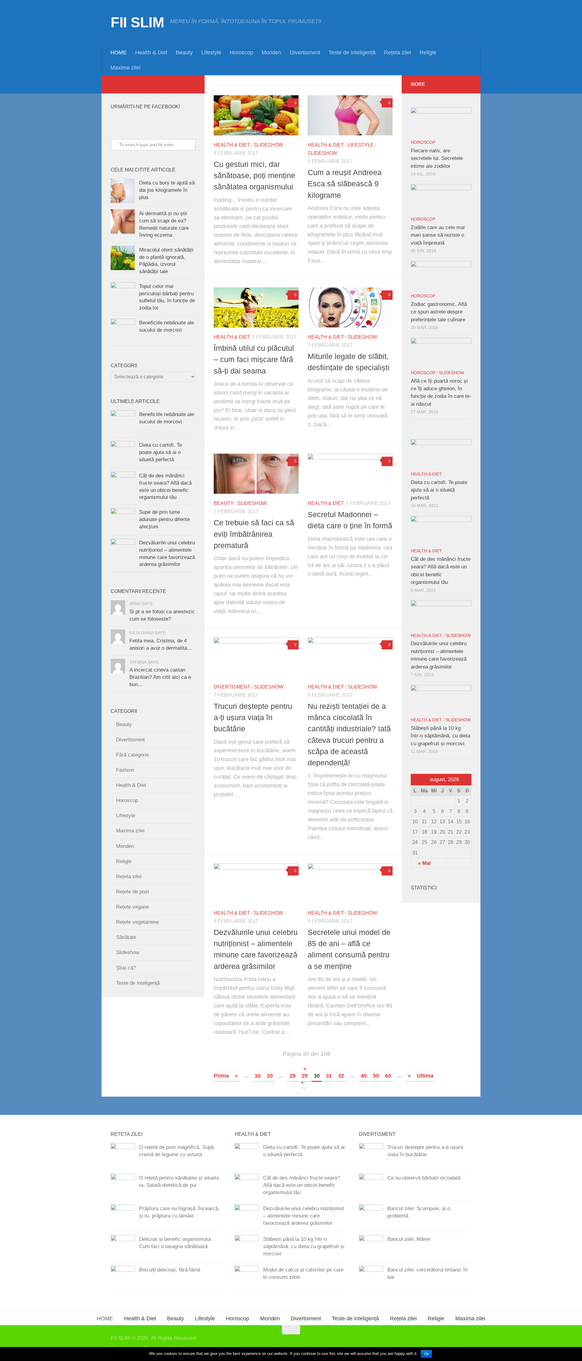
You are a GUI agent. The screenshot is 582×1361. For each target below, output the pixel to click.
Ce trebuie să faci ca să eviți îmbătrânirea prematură (254, 534)
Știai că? (126, 968)
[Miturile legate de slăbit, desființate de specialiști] (350, 307)
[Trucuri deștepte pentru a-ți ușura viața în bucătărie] (256, 657)
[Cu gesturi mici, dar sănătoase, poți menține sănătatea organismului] (256, 115)
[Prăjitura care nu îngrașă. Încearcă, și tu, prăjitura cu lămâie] (123, 1216)
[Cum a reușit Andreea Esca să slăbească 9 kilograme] (350, 115)
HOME (118, 52)
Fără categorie (132, 755)
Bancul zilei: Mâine (408, 1239)
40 (364, 1076)
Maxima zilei (125, 68)
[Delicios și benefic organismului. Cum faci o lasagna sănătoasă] (123, 1247)
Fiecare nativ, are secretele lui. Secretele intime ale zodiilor (437, 158)
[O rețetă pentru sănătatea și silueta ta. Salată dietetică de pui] (123, 1186)
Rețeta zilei (397, 52)
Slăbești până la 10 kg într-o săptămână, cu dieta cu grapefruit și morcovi (440, 736)
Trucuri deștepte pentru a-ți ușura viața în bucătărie (253, 717)
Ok (426, 1354)
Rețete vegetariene (137, 922)
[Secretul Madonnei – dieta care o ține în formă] (350, 474)
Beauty (184, 52)
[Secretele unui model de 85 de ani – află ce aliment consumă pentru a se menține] (350, 883)
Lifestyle (211, 52)
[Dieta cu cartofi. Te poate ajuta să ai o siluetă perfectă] (123, 453)
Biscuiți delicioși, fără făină (169, 1270)
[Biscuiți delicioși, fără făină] (123, 1278)
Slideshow (268, 144)
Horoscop (241, 52)
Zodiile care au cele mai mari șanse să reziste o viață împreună (438, 235)
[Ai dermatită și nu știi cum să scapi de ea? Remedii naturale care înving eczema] (123, 221)
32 (341, 1076)
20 (270, 1076)
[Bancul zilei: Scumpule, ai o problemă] (371, 1216)
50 (376, 1076)
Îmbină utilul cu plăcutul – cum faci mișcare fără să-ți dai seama (254, 359)
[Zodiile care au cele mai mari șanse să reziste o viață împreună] (441, 198)
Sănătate (126, 937)
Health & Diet (151, 52)
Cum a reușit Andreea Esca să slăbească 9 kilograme (345, 183)
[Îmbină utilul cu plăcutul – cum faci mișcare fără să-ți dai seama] (256, 307)
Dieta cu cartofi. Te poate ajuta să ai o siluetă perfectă (160, 452)
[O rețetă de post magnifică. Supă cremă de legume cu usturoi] (123, 1155)
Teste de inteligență (352, 52)
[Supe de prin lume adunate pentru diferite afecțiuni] (123, 520)
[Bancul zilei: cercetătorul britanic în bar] (371, 1278)
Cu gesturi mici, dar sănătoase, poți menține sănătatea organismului (254, 175)
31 (329, 1076)
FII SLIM (137, 22)
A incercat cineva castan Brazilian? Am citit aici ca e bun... (160, 677)
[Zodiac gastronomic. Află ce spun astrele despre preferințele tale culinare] (441, 275)
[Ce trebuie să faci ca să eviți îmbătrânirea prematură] (256, 474)
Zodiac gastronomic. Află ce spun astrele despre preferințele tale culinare (439, 312)
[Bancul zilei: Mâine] (371, 1247)
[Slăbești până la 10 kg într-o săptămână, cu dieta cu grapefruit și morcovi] (441, 699)
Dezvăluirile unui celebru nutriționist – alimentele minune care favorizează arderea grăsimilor (303, 1216)
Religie (428, 52)
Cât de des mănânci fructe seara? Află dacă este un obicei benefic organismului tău (301, 1185)
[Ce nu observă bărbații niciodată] (371, 1186)
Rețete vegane (132, 907)
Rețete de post (132, 892)
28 (292, 1076)
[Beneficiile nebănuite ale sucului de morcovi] (123, 331)
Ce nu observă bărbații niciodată (423, 1178)
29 (305, 1076)
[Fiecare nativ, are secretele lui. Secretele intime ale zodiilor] (441, 121)
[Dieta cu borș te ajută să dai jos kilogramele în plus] (123, 191)
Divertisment (305, 52)
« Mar (424, 863)
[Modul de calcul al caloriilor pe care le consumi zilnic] (247, 1278)
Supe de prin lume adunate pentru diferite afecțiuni (164, 519)
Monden (271, 52)
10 (258, 1076)
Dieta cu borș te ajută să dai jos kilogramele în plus (167, 190)
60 (388, 1076)
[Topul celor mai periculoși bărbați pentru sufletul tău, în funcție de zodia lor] (123, 294)
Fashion (125, 770)
